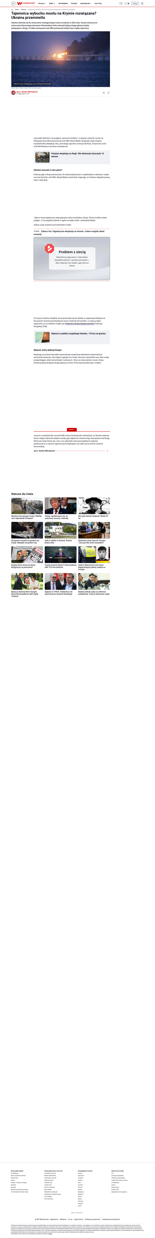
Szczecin (80, 1185)
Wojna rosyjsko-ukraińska (18, 1175)
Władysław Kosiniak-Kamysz (52, 1194)
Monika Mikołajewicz (30, 92)
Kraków (80, 1180)
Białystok (80, 1194)
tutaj (50, 1234)
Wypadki (13, 1185)
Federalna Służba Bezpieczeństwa (79, 324)
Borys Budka (47, 1189)
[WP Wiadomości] (27, 3)
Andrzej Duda (48, 1182)
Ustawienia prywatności (110, 1219)
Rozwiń (71, 429)
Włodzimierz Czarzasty (50, 1192)
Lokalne (80, 1173)
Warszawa (81, 1175)
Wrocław (80, 1178)
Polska (41, 3)
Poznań (80, 1187)
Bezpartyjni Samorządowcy (119, 1192)
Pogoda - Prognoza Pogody (19, 1182)
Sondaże (13, 1187)
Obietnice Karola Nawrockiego (19, 1189)
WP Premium (63, 3)
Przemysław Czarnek (50, 1178)
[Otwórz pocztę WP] (121, 3)
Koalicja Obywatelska (117, 1175)
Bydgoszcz (81, 1192)
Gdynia (80, 1196)
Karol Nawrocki (48, 1199)
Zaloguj (135, 3)
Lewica (113, 1185)
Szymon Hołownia (49, 1187)
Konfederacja (115, 1182)
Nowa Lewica (115, 1187)
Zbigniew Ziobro (49, 1180)
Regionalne (85, 3)
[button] (127, 3)
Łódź (79, 1182)
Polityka (98, 3)
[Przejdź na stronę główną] (13, 5)
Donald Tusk (47, 1185)
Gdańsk (80, 1189)
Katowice (80, 1201)
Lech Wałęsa (48, 1196)
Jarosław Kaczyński (50, 1173)
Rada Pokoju (14, 1178)
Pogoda (74, 3)
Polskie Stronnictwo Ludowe (119, 1180)
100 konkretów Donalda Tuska (19, 1192)
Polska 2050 (115, 1189)
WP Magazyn (14, 1173)
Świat (51, 3)
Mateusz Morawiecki (50, 1175)
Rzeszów (80, 1203)
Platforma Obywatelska (118, 1178)
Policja (13, 1180)
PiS (112, 1173)
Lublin (79, 1206)
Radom (80, 1199)
